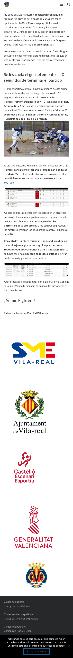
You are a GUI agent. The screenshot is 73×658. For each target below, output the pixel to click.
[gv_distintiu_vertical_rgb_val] (36, 527)
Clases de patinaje (14, 601)
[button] (68, 4)
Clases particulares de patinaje (21, 618)
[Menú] (61, 4)
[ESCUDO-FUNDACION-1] (36, 575)
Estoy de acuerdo (36, 651)
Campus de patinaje (15, 626)
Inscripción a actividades (18, 606)
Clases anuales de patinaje (18, 614)
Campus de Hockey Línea (18, 630)
